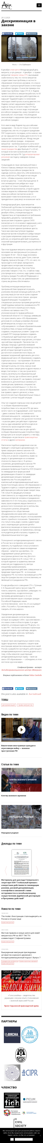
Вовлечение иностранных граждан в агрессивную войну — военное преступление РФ (18, 748)
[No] (40, 1135)
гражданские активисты (10, 961)
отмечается (15, 70)
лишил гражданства (9, 149)
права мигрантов (25, 705)
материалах (20, 440)
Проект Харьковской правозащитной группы (21, 1006)
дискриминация (8, 705)
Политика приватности (24, 1139)
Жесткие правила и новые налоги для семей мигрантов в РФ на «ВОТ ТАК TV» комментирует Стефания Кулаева (20, 935)
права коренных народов (28, 961)
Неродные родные (10, 833)
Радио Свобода (35, 675)
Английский (35, 694)
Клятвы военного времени (13, 795)
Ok (12, 1139)
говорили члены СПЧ (19, 75)
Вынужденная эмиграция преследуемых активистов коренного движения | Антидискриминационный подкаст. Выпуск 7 (20, 955)
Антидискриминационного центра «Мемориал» (22, 670)
